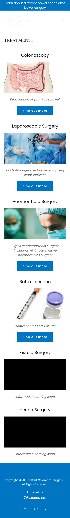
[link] (25, 24)
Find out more (35, 110)
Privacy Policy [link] (35, 508)
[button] (62, 20)
